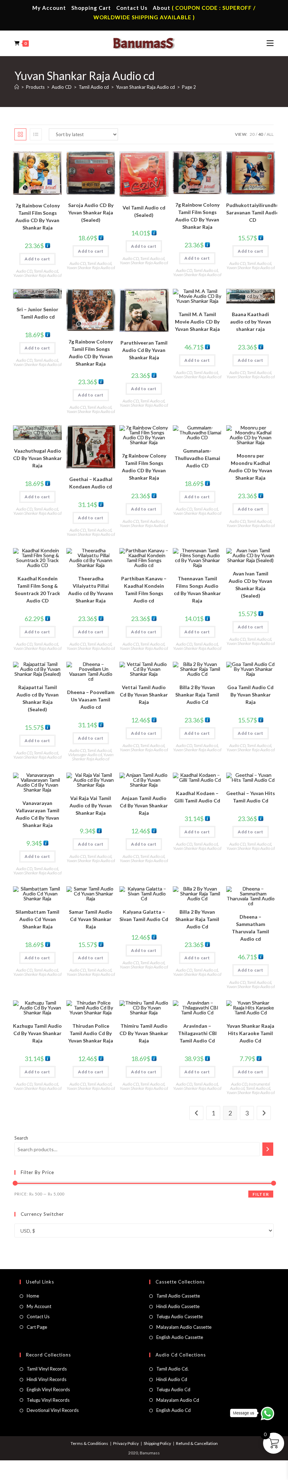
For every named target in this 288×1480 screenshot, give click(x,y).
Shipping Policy (157, 1443)
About (161, 8)
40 (260, 134)
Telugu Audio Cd (173, 1389)
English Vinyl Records (48, 1389)
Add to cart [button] (37, 258)
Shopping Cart (91, 8)
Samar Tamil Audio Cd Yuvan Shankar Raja (90, 919)
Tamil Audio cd (46, 271)
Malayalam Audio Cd (177, 1400)
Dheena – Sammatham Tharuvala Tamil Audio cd (250, 928)
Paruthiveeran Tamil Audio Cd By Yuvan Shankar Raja (144, 350)
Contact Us (132, 8)
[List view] (36, 134)
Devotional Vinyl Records (53, 1410)
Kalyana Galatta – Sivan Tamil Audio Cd (143, 915)
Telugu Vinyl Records (48, 1400)
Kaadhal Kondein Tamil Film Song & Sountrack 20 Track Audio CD (37, 589)
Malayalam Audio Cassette (183, 1327)
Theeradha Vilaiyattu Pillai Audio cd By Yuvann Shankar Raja (90, 589)
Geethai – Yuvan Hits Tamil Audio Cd (250, 797)
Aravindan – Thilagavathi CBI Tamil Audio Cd (197, 1033)
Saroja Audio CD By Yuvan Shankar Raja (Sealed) (90, 212)
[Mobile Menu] (270, 43)
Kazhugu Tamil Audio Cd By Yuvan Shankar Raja (37, 1033)
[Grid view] (20, 134)
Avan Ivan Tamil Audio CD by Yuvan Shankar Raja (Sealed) (250, 585)
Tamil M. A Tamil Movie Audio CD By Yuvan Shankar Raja (197, 321)
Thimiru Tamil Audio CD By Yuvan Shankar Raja (143, 1033)
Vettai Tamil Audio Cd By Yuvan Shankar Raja (144, 694)
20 (252, 134)
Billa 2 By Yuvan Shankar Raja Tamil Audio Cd (197, 694)
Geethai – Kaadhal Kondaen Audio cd (90, 482)
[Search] (268, 1149)
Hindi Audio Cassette (177, 1306)
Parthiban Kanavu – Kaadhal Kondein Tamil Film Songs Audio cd (143, 589)
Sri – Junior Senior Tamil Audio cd (37, 313)
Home (33, 1296)
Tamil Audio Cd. (172, 1369)
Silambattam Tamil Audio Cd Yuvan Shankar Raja (37, 919)
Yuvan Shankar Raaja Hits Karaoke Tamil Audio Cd (250, 1033)
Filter (261, 1194)
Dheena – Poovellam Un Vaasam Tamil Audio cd (90, 699)
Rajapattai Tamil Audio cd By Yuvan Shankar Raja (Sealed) (38, 698)
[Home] (16, 87)
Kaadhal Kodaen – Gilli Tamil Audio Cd (197, 797)
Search (21, 1138)
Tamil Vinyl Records (47, 1369)
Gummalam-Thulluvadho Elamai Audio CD (197, 458)
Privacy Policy (126, 1443)
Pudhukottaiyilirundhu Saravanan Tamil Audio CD (252, 212)
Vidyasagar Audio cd (85, 754)
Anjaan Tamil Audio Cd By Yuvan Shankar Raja (144, 805)
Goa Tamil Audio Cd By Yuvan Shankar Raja (250, 694)
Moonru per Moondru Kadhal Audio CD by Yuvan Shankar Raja (250, 467)
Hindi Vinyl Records (46, 1379)
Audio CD (24, 271)
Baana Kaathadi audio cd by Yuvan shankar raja (250, 321)
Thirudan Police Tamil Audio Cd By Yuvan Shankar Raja (90, 1033)
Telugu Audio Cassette (179, 1316)
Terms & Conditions (89, 1443)
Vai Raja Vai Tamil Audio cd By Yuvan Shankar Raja (91, 805)
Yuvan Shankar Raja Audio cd (37, 275)
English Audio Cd (173, 1410)
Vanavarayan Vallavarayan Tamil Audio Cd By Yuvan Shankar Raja (37, 814)
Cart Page (37, 1327)
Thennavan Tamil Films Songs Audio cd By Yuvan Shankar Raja (197, 589)
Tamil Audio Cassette (178, 1296)
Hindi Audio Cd (171, 1379)
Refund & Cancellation (197, 1443)
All (270, 134)
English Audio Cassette (179, 1337)
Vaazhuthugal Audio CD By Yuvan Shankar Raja (37, 458)
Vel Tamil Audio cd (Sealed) (144, 211)
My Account (49, 8)
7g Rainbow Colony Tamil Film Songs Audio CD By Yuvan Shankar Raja (37, 216)
